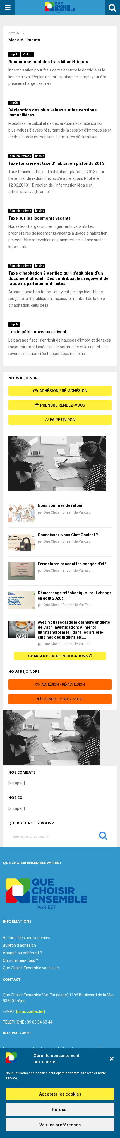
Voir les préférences (60, 1124)
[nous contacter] (30, 1011)
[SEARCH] (103, 837)
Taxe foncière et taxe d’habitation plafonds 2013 (56, 163)
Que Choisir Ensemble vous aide (31, 968)
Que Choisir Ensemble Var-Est (67, 512)
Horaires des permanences (26, 938)
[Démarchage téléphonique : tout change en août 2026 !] (21, 600)
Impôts (14, 54)
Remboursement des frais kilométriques (48, 61)
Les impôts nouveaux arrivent (37, 331)
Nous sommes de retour (60, 505)
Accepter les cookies (60, 1094)
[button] (111, 1058)
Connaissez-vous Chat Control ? (68, 535)
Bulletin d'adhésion (19, 945)
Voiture (27, 54)
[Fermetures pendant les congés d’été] (21, 571)
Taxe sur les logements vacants (39, 218)
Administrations (20, 156)
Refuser (60, 1109)
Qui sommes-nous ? (20, 960)
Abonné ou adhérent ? (22, 953)
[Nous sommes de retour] (21, 512)
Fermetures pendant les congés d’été (72, 564)
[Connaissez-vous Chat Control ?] (21, 542)
